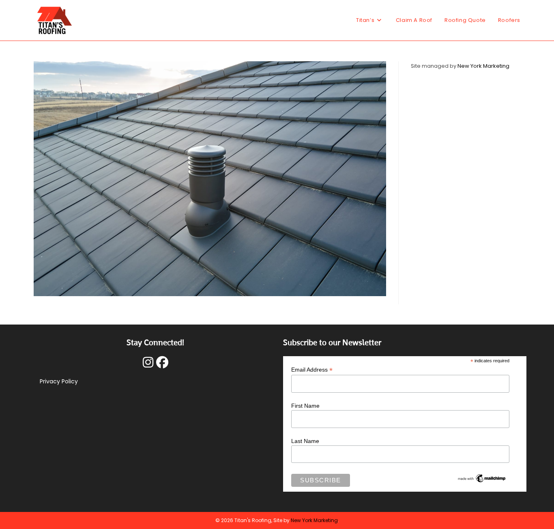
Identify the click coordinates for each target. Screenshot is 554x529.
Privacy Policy (59, 381)
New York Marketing (483, 66)
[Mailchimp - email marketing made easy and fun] (482, 478)
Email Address (312, 370)
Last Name (305, 441)
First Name (305, 405)
